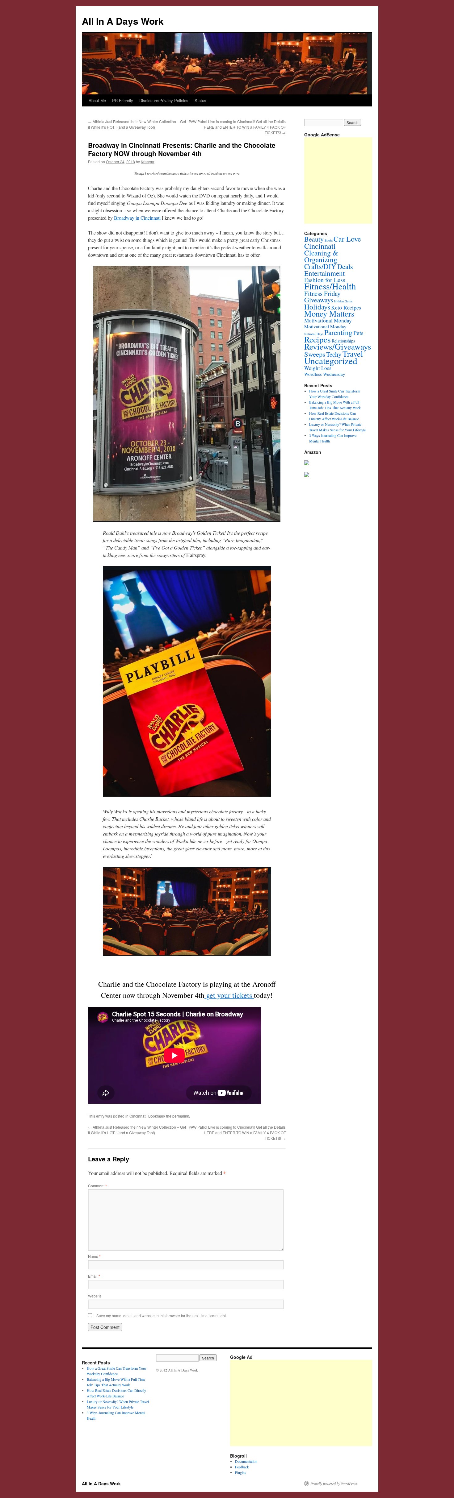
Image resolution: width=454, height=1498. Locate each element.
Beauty (314, 238)
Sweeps (314, 354)
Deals (345, 266)
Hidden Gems (343, 301)
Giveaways (318, 299)
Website (95, 1295)
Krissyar (147, 161)
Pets (358, 333)
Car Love (347, 239)
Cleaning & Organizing (321, 256)
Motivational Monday (328, 320)
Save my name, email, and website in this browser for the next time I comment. (161, 1315)
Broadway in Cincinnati (137, 217)
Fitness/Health (330, 286)
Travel (353, 353)
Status (200, 100)
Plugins (240, 1472)
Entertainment (324, 273)
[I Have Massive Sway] (306, 463)
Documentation (246, 1461)
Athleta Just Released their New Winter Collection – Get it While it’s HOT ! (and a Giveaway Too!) (137, 124)
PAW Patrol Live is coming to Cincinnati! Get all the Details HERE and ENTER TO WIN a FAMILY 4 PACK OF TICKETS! (237, 127)
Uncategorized (330, 361)
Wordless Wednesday (324, 374)
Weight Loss (317, 367)
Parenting (338, 332)
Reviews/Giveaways (337, 346)
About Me (97, 100)
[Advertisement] (342, 1403)
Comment (97, 1185)
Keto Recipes (346, 307)
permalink (180, 1115)
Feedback (242, 1466)
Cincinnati (137, 1115)
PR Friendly (122, 100)
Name (94, 1256)
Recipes (317, 339)
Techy (334, 354)
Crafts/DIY (320, 266)
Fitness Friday (322, 293)
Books (329, 240)
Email (94, 1276)
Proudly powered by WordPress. (334, 1483)
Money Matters (329, 313)
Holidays (317, 307)
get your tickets (229, 995)
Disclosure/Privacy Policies (163, 100)
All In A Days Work (123, 20)
